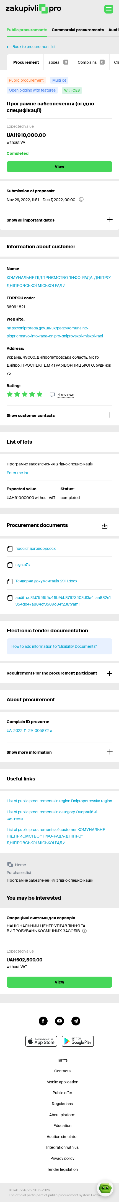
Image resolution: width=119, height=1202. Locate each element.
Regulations (62, 1103)
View (59, 166)
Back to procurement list (34, 46)
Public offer (62, 1092)
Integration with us (62, 1147)
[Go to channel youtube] (59, 1020)
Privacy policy (62, 1158)
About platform (62, 1114)
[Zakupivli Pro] (33, 9)
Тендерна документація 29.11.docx (46, 581)
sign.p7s (22, 564)
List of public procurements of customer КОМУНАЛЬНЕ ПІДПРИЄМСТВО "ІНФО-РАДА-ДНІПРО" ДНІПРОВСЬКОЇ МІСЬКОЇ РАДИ (56, 836)
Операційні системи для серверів (41, 917)
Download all (105, 525)
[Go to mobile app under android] (78, 1041)
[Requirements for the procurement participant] (59, 673)
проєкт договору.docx (35, 548)
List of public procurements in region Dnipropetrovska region (59, 800)
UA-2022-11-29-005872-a (29, 730)
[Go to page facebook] (43, 1020)
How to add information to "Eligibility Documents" (54, 646)
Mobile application (62, 1082)
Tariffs (62, 1060)
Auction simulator (62, 1136)
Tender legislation (62, 1169)
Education (62, 1125)
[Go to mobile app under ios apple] (41, 1041)
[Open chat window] (105, 1188)
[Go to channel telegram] (75, 1020)
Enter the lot (17, 472)
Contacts (62, 1070)
